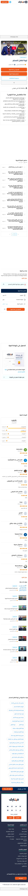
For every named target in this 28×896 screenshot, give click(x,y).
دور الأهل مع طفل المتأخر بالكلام (16, 750)
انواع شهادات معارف (22, 856)
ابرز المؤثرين (24, 866)
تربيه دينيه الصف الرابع (19, 714)
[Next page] (9, 234)
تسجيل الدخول (4, 2)
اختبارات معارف (11, 834)
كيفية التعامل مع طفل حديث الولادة (16, 739)
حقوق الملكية (24, 836)
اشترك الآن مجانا (7, 789)
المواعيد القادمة (23, 853)
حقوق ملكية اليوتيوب (22, 843)
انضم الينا (21, 878)
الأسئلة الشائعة (23, 845)
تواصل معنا (24, 831)
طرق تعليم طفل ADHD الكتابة (17, 772)
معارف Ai (12, 839)
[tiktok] (20, 810)
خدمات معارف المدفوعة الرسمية (21, 839)
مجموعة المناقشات (14, 78)
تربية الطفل (21, 725)
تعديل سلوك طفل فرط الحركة (17, 779)
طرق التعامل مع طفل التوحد (17, 761)
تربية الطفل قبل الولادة (19, 732)
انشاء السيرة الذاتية (10, 836)
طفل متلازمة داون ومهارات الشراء (16, 746)
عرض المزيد (24, 278)
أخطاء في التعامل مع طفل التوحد (16, 743)
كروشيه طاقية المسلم (19, 707)
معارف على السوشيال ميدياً (21, 863)
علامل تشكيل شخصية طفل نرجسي (16, 768)
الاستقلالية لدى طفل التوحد (18, 754)
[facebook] (20, 806)
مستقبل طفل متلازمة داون (18, 757)
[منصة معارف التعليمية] (21, 2)
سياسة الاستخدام (23, 834)
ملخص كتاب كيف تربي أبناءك (17, 703)
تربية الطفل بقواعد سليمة (18, 728)
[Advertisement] (14, 21)
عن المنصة (24, 829)
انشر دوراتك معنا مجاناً (22, 861)
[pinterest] (12, 810)
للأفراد (10, 818)
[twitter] (16, 806)
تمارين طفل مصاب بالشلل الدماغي (16, 764)
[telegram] (7, 810)
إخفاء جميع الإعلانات (14, 37)
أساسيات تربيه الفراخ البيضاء (18, 721)
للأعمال (17, 818)
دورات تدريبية (11, 829)
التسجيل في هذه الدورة (14, 70)
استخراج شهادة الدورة (14, 74)
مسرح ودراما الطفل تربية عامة (17, 735)
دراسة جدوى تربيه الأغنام (18, 717)
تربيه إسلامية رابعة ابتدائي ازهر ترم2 (16, 710)
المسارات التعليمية (10, 831)
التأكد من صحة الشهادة (21, 858)
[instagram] (16, 810)
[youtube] (7, 806)
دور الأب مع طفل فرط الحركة (17, 782)
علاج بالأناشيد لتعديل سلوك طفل (17, 775)
